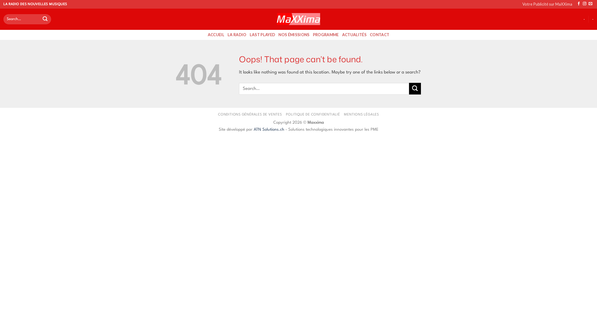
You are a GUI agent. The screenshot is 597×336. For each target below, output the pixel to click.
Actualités (354, 34)
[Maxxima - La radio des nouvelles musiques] (298, 19)
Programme (326, 34)
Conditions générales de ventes (250, 114)
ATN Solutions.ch (269, 130)
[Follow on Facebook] (579, 4)
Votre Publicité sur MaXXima (547, 4)
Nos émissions (293, 34)
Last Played (262, 34)
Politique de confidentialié (313, 114)
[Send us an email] (590, 4)
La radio (237, 34)
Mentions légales (361, 114)
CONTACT (379, 34)
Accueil (216, 34)
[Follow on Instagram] (585, 4)
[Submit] (45, 19)
